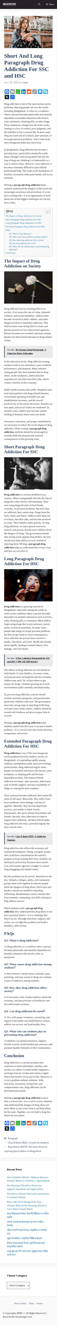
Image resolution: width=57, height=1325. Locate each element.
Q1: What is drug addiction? (20, 233)
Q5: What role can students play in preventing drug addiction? (29, 248)
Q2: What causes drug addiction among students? (28, 236)
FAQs (8, 230)
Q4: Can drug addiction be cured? (22, 243)
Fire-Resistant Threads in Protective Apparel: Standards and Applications (25, 1187)
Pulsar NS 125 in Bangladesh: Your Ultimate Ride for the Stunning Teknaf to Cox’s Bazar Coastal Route (27, 1205)
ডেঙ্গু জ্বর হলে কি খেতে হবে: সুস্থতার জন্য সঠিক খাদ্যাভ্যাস (27, 1253)
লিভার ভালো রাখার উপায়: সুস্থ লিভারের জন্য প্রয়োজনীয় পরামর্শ (26, 1245)
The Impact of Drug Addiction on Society (24, 216)
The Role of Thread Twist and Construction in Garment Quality (28, 1195)
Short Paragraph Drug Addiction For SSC (23, 219)
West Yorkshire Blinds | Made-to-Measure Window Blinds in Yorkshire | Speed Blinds (28, 1179)
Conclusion (10, 253)
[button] (39, 4)
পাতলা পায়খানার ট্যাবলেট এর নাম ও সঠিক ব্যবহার (25, 1224)
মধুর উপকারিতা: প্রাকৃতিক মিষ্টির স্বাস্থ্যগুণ (24, 1238)
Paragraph (13, 1138)
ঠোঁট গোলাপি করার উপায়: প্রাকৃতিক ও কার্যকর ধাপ (27, 1232)
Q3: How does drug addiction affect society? (26, 240)
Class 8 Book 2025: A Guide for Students (28, 1143)
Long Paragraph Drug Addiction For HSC (24, 223)
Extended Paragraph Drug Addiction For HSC (25, 226)
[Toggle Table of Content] (46, 212)
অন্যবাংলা (9, 4)
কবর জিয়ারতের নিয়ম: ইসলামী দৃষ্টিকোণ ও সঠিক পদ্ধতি (28, 1215)
